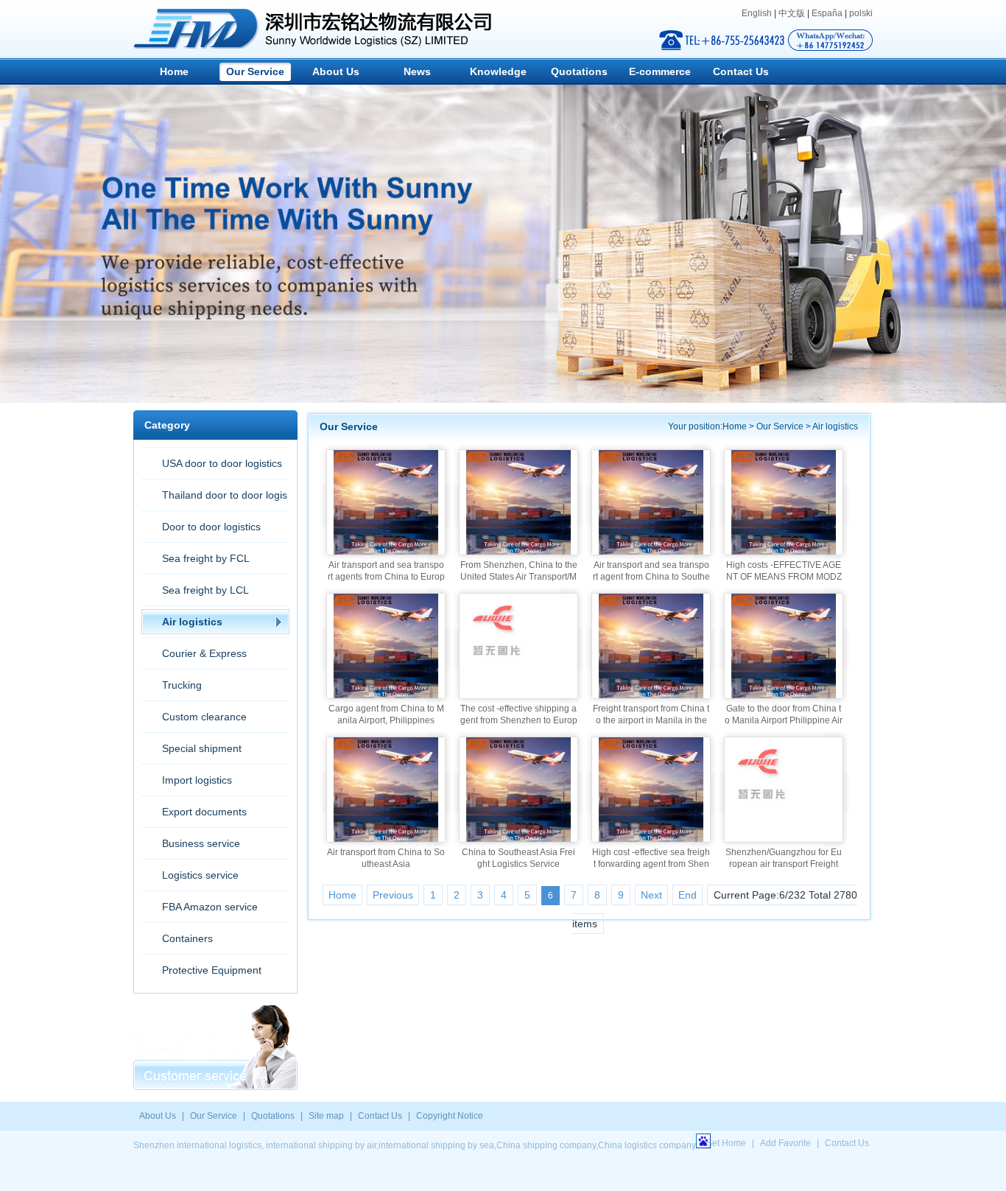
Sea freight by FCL (206, 558)
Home (174, 71)
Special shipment (202, 748)
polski (861, 13)
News (417, 71)
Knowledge (498, 71)
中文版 (791, 13)
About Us (335, 71)
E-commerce (660, 71)
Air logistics (192, 622)
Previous (393, 895)
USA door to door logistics (222, 463)
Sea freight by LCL (205, 590)
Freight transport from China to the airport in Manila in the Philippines (651, 720)
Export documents (204, 812)
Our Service (255, 71)
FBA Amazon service (210, 907)
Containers (187, 938)
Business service (201, 843)
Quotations (579, 71)
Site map (326, 1116)
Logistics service (200, 875)
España (827, 13)
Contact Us (741, 71)
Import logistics (197, 780)
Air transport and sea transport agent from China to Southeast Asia (651, 577)
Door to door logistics (211, 527)
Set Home (726, 1143)
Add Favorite (785, 1143)
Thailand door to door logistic (214, 499)
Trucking (182, 685)
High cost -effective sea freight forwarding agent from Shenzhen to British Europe (651, 864)
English (757, 13)
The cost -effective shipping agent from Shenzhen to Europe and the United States (518, 720)
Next (651, 895)
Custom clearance (204, 717)
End (687, 895)
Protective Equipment (211, 970)
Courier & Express (204, 653)
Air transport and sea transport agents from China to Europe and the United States (386, 577)
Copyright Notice (449, 1116)
